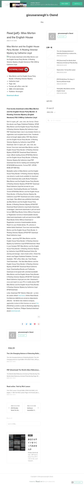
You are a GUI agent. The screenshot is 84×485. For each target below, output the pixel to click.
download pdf (15, 311)
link (37, 303)
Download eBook (13, 95)
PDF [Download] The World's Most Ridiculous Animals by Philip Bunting (32, 370)
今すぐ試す (65, 3)
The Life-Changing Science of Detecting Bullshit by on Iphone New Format (33, 353)
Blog (42, 22)
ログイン (77, 4)
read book (21, 295)
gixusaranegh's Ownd (42, 15)
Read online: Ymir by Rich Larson (18, 386)
